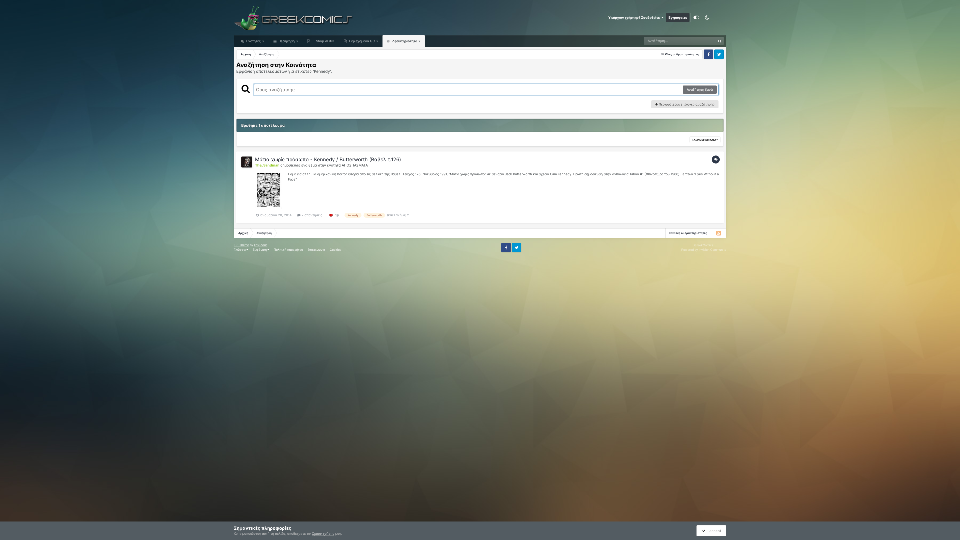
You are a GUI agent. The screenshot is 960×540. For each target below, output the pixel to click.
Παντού (703, 41)
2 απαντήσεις (311, 215)
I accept (713, 530)
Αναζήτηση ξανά (700, 90)
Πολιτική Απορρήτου (288, 250)
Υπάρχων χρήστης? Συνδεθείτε (634, 18)
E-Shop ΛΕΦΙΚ (323, 41)
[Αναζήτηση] (720, 41)
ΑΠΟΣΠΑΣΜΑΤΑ (355, 165)
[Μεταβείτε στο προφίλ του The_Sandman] (246, 162)
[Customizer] (696, 17)
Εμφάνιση (260, 250)
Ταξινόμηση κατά (704, 139)
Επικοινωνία (316, 250)
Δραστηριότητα (404, 41)
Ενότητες (253, 41)
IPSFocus (260, 245)
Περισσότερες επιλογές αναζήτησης (686, 104)
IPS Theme (241, 245)
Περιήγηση (286, 41)
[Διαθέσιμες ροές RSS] (718, 233)
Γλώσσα (240, 250)
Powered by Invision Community (703, 250)
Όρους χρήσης (323, 534)
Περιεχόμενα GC (361, 41)
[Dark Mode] (707, 17)
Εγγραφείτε (677, 18)
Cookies (335, 250)
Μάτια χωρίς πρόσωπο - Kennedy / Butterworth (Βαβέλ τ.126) (328, 159)
